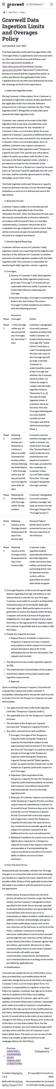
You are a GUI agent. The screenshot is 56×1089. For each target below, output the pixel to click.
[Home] (4, 12)
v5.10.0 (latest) (34, 4)
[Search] (51, 4)
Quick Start (12, 12)
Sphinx (19, 1073)
